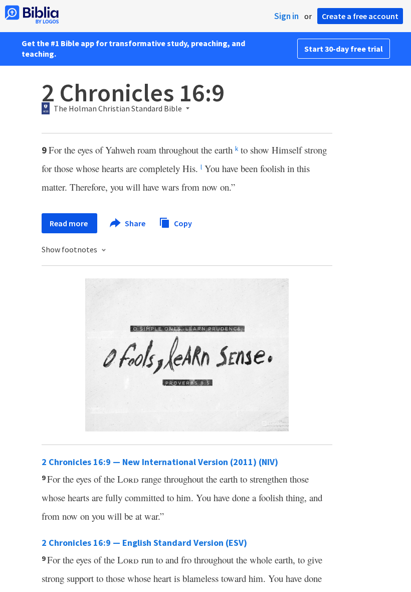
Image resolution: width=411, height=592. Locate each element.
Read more (69, 223)
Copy (182, 222)
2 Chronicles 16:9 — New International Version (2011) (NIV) (160, 462)
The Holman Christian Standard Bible (118, 108)
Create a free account (360, 16)
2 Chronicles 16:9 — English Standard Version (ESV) (144, 542)
